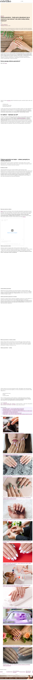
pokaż (6, 63)
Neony (2, 211)
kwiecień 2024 (5, 402)
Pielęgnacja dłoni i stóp (7, 403)
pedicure (24, 216)
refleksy (1, 671)
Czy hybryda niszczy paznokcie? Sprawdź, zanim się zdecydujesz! (14, 624)
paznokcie (9, 100)
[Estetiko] (5, 1)
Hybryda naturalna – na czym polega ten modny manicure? (13, 409)
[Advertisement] (16, 9)
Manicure (2, 15)
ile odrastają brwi (9, 671)
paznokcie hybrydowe (21, 117)
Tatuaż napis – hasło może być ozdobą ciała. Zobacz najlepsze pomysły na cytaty (17, 414)
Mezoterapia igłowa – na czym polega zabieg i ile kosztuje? (13, 408)
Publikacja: (5, 25)
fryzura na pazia (22, 671)
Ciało (1, 403)
